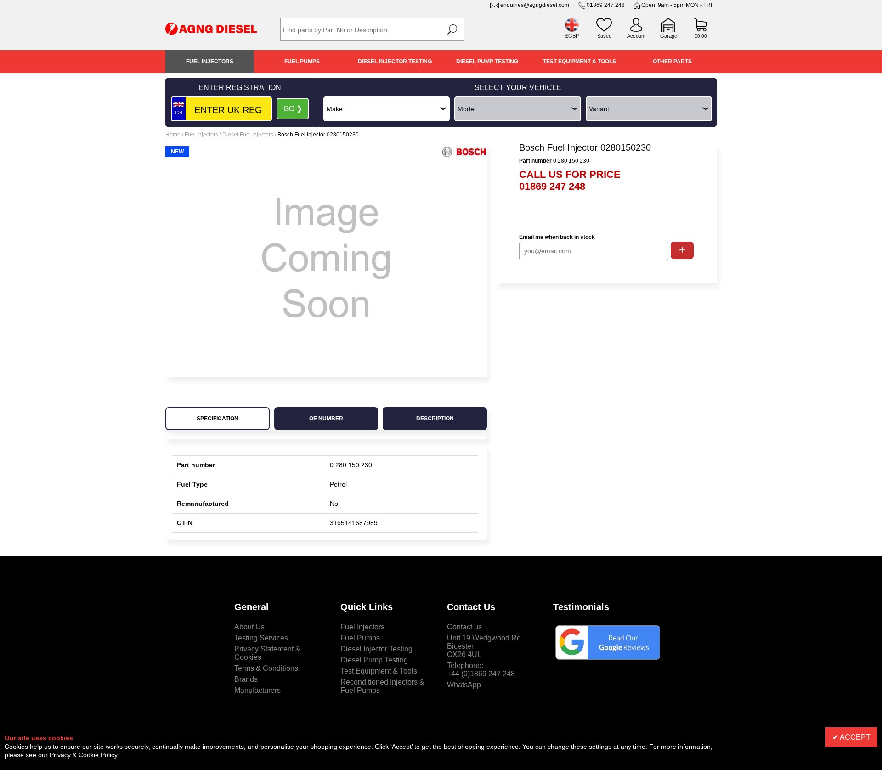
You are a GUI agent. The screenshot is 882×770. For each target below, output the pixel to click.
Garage (668, 36)
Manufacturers (257, 690)
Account (636, 36)
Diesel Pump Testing (487, 61)
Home (173, 134)
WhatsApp (464, 685)
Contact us (464, 627)
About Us (249, 627)
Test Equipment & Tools (579, 61)
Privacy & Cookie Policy (84, 755)
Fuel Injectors (209, 61)
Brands (246, 679)
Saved (604, 36)
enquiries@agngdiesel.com (534, 5)
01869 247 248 (606, 5)
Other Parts (672, 61)
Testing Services (261, 638)
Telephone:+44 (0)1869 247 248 (481, 670)
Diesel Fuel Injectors (247, 134)
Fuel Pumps (302, 61)
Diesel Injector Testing (395, 61)
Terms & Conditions (266, 668)
